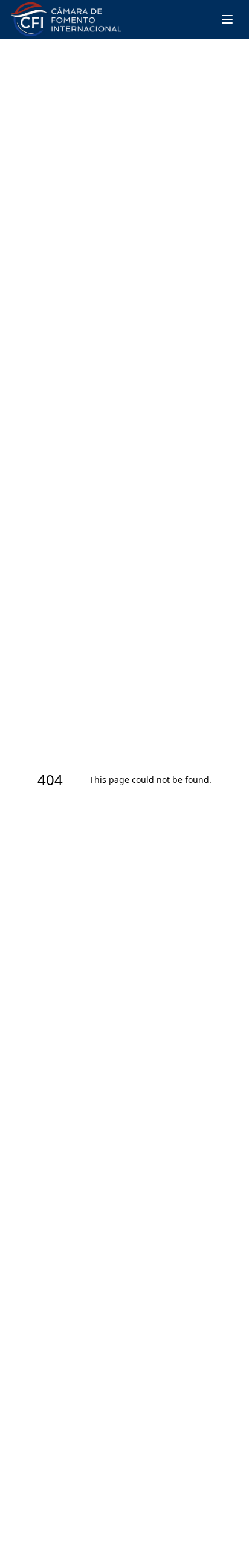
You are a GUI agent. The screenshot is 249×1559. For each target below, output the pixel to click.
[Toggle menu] (227, 19)
